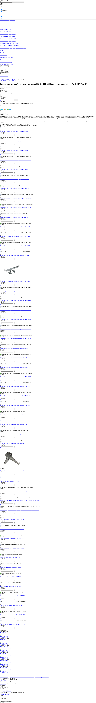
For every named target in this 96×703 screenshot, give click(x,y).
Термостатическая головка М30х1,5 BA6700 (10, 481)
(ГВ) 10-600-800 (3, 639)
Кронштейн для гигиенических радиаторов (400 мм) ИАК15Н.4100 (15, 291)
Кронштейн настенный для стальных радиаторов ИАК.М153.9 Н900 (15, 310)
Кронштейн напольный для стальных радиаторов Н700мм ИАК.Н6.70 (15, 150)
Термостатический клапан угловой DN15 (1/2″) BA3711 (12, 595)
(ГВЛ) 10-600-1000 (4, 657)
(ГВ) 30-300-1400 (4, 636)
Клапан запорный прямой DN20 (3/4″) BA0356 (10, 586)
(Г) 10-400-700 (3, 671)
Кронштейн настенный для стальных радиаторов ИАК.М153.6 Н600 (15, 300)
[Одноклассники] (4, 109)
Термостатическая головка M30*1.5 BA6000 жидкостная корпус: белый (16, 490)
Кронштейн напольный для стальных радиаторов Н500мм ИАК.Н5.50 (15, 160)
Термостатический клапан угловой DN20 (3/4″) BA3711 (12, 605)
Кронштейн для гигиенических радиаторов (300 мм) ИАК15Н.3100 (15, 281)
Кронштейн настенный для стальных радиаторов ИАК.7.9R (13, 424)
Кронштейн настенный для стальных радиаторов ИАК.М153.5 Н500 (15, 338)
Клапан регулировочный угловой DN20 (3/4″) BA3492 (12, 548)
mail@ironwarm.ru (11, 20)
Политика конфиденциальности (7, 689)
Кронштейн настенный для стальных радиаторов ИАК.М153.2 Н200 (15, 376)
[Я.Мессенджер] (1, 109)
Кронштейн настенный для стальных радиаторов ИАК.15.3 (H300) (15, 395)
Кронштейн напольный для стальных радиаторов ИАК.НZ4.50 (14, 217)
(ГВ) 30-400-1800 (4, 646)
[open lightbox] (8, 80)
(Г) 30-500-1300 (3, 650)
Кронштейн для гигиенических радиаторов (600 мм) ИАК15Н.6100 (15, 236)
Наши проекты (22, 677)
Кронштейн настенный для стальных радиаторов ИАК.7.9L (13, 414)
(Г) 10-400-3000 (3, 667)
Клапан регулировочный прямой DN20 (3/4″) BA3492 (12, 529)
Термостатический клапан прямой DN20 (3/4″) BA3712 (12, 624)
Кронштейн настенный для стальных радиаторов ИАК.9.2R (13, 433)
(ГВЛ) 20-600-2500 (4, 660)
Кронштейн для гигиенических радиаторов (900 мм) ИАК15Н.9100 (15, 245)
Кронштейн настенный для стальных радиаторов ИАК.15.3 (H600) (15, 357)
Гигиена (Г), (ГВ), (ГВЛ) (5, 633)
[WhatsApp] (8, 109)
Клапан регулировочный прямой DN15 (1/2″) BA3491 (12, 519)
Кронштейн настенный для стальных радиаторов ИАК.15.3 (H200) (15, 386)
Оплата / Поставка (30, 677)
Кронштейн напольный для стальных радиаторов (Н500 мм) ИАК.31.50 (16, 207)
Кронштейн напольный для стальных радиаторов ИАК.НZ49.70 (14, 188)
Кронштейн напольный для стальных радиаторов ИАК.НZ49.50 (14, 179)
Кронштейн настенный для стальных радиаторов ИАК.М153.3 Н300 (15, 319)
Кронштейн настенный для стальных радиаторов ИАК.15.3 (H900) (15, 367)
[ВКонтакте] (2, 109)
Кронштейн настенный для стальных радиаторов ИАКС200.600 (14, 255)
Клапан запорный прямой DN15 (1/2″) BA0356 (10, 576)
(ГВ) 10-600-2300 (4, 664)
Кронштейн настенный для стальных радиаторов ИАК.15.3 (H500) (15, 348)
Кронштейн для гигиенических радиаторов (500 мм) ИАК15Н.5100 (15, 226)
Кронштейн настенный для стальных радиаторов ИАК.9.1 (13, 443)
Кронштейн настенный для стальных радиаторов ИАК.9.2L (13, 470)
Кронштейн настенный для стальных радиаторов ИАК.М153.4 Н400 (15, 329)
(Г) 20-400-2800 (3, 643)
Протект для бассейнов (14, 677)
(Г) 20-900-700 (3, 632)
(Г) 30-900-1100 (3, 653)
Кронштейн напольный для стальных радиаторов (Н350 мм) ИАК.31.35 (16, 198)
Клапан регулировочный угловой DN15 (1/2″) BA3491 (12, 538)
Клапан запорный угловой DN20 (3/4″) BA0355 (10, 567)
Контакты (46, 677)
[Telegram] (6, 109)
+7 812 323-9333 (3, 20)
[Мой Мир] (10, 109)
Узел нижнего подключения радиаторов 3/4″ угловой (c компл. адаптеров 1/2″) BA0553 (19, 510)
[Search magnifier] (1, 4)
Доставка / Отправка (39, 677)
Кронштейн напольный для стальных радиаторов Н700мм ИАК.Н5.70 (15, 140)
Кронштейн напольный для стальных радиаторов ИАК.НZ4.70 (14, 169)
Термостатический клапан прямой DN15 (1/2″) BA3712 (12, 614)
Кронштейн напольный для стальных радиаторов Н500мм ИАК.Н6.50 (15, 131)
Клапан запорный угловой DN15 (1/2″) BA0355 (10, 557)
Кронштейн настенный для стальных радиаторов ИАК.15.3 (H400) (15, 405)
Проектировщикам (4, 677)
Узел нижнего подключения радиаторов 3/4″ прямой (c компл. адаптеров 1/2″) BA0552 (19, 500)
